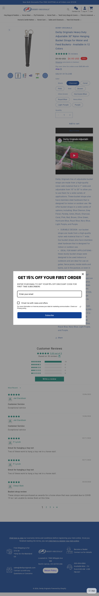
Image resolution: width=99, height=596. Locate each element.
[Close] (83, 274)
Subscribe (49, 315)
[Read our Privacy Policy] (80, 306)
